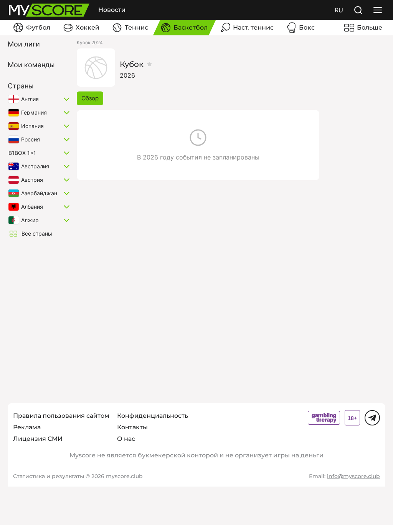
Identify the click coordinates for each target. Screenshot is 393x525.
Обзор (90, 98)
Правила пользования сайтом (61, 415)
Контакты (132, 427)
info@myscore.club (353, 476)
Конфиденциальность (152, 415)
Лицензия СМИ (38, 438)
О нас (126, 438)
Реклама (27, 427)
